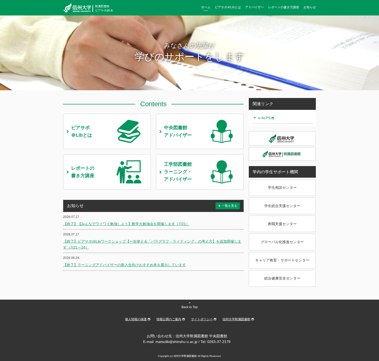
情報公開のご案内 (168, 319)
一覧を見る (229, 206)
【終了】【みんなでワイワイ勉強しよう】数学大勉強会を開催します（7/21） (126, 224)
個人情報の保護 (136, 319)
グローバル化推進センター (282, 242)
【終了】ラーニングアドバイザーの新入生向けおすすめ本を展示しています (124, 265)
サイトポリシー (202, 319)
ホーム (205, 7)
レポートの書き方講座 (283, 7)
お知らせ (309, 7)
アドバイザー (254, 7)
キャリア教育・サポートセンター (282, 260)
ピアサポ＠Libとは (228, 7)
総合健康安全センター (282, 278)
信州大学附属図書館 (236, 319)
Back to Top (190, 307)
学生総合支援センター (282, 206)
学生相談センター (282, 187)
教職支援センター (282, 224)
